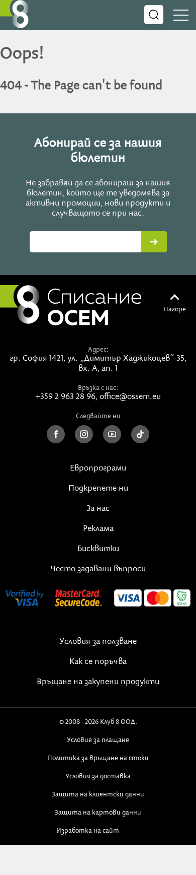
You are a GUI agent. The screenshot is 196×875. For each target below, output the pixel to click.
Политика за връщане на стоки (98, 758)
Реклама (98, 529)
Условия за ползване (98, 642)
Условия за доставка (98, 776)
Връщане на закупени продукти (98, 682)
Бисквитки (98, 549)
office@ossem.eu (130, 397)
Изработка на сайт (89, 831)
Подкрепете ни (98, 489)
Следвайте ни (98, 416)
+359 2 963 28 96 (65, 397)
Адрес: (98, 350)
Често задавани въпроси (98, 569)
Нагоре (174, 309)
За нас (98, 509)
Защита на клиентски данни (98, 794)
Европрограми (98, 468)
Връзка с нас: (98, 388)
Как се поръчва (98, 662)
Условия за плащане (98, 740)
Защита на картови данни (98, 813)
